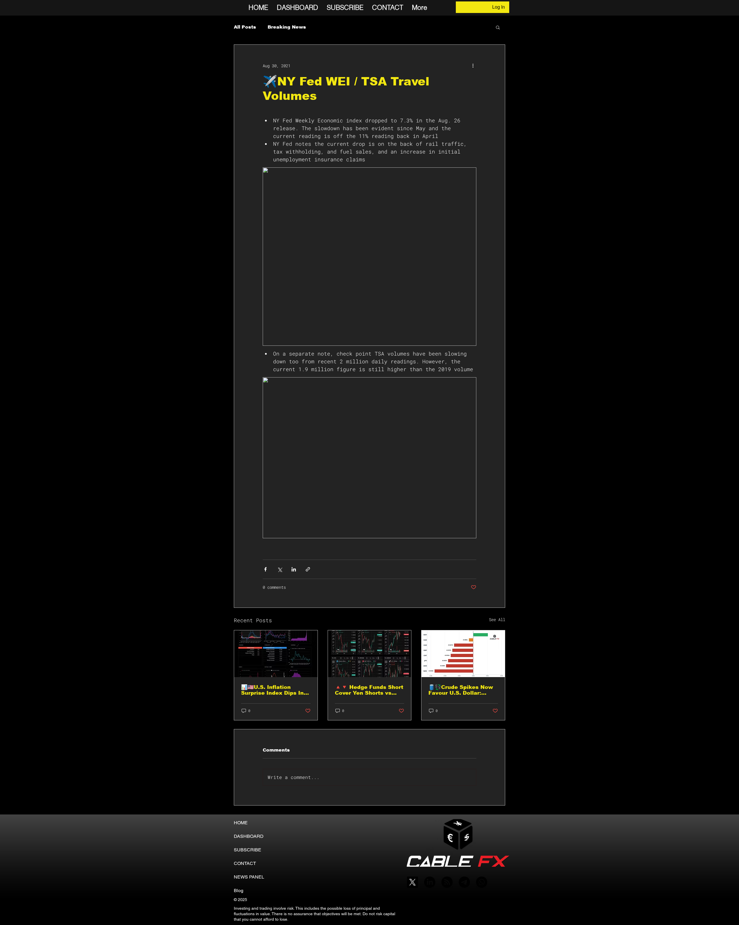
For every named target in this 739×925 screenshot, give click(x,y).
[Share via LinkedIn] (293, 569)
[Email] (464, 882)
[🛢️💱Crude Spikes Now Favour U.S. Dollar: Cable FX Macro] (463, 653)
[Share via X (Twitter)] (279, 569)
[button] (498, 27)
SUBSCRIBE (247, 850)
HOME (241, 822)
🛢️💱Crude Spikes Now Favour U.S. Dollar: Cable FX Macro (460, 690)
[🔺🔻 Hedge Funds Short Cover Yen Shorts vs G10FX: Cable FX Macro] (369, 653)
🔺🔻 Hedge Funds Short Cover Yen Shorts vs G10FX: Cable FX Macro (369, 690)
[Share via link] (308, 569)
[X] (412, 882)
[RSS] (447, 882)
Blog (238, 890)
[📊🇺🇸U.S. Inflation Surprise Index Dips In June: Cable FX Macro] (276, 653)
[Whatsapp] (481, 882)
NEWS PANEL (249, 877)
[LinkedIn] (429, 882)
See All (497, 619)
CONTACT (245, 863)
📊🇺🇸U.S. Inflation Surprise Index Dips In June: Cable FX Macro (272, 690)
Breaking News (287, 27)
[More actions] (472, 65)
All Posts (245, 27)
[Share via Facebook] (265, 569)
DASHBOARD (249, 836)
